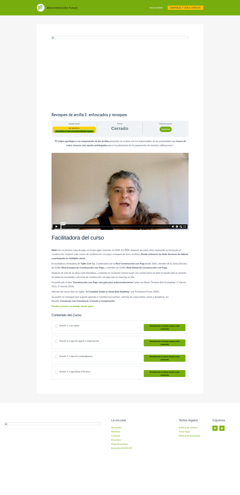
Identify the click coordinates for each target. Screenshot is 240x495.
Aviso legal (184, 431)
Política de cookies (188, 427)
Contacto (115, 436)
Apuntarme (165, 129)
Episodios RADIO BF (121, 448)
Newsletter (116, 427)
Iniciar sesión (156, 8)
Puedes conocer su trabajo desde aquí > (73, 306)
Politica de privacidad (189, 436)
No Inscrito (74, 128)
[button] (185, 8)
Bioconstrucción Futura (62, 7)
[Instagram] (222, 428)
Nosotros (115, 431)
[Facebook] (215, 428)
